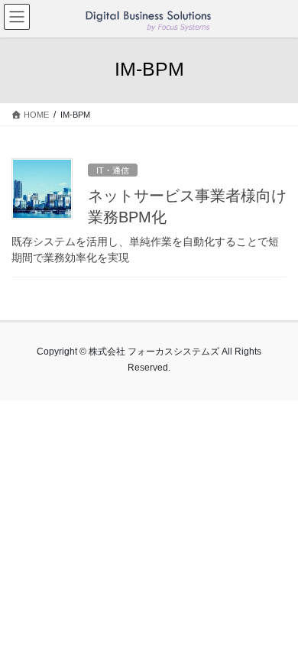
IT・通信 (112, 170)
